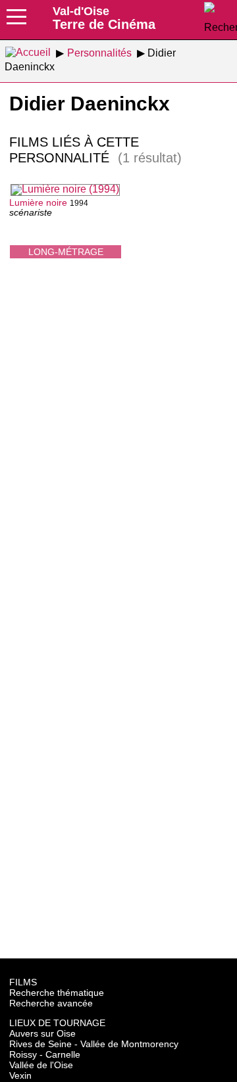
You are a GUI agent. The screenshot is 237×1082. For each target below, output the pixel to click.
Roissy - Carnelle (44, 1054)
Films (23, 982)
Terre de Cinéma (104, 18)
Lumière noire (38, 202)
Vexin (20, 1075)
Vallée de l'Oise (41, 1065)
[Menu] (16, 21)
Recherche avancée (51, 1003)
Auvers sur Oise (42, 1033)
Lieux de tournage (57, 1023)
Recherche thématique (56, 992)
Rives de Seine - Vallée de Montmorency (93, 1044)
